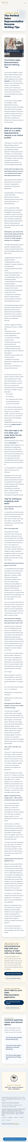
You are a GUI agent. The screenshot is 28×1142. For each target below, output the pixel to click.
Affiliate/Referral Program (8, 1112)
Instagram (10, 1117)
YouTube (21, 1117)
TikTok (3, 1120)
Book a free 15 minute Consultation (10, 1102)
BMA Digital (16, 1123)
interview (7, 96)
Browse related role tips (12, 1008)
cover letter (12, 443)
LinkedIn (6, 81)
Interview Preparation (7, 1109)
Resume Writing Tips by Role (14, 1110)
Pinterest (8, 1120)
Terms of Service (10, 1113)
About (17, 1113)
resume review (15, 424)
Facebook (4, 1117)
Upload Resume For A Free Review (14, 1139)
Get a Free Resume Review (13, 978)
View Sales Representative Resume (13, 1002)
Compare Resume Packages (13, 973)
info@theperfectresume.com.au (14, 1098)
